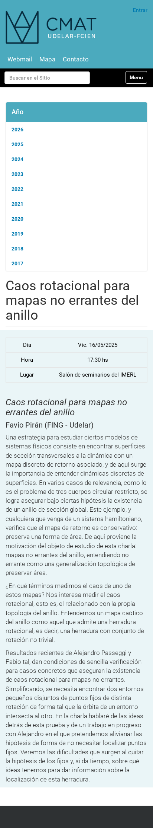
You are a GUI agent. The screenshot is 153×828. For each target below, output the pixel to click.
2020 (17, 219)
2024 (17, 159)
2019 (17, 234)
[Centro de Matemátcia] (52, 27)
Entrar (140, 10)
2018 (17, 249)
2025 (17, 144)
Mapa (47, 59)
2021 (17, 204)
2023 (17, 174)
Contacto (76, 59)
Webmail (19, 59)
